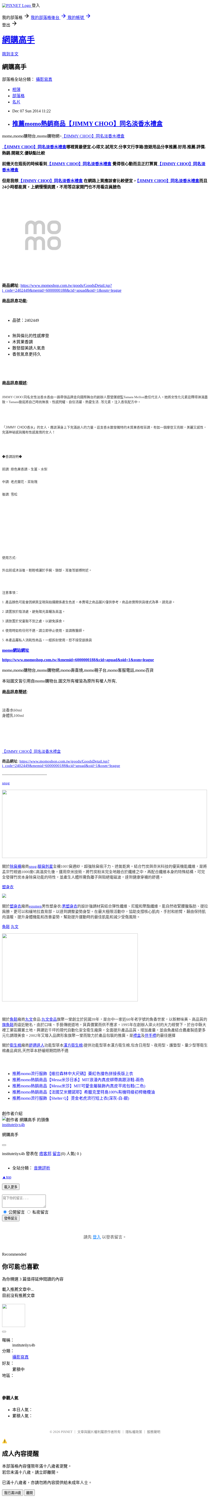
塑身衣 (8, 887)
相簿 (16, 89)
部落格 (18, 96)
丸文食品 (49, 1019)
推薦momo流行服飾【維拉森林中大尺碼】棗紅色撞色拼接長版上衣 (72, 1073)
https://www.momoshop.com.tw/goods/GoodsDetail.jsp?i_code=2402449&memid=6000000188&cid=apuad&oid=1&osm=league (61, 763)
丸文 (14, 927)
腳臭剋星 (45, 866)
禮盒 (137, 1035)
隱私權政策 (133, 1432)
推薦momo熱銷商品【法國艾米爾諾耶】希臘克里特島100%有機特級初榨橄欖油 (83, 1092)
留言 (56, 1153)
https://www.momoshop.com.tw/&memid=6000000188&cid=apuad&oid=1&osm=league (78, 660)
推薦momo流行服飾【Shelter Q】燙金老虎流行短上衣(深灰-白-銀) (70, 1098)
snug (6, 783)
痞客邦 (45, 1153)
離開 (29, 1493)
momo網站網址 (15, 650)
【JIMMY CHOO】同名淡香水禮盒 (93, 136)
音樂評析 (42, 1168)
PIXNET (66, 1432)
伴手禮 (150, 1035)
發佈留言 (10, 1218)
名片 (16, 102)
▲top (6, 1177)
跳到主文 (10, 54)
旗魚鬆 (8, 1025)
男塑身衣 (69, 906)
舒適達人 (36, 1045)
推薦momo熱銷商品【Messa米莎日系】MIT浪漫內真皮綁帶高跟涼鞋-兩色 (78, 1080)
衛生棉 (15, 1045)
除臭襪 (15, 866)
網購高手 (18, 39)
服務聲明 (153, 1432)
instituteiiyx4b (13, 1125)
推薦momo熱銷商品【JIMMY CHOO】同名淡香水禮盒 (87, 123)
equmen (35, 906)
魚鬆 (6, 927)
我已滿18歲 (12, 1493)
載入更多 (10, 1187)
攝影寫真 (44, 79)
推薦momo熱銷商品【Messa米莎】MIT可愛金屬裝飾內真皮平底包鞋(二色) (78, 1086)
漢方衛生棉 (73, 1045)
